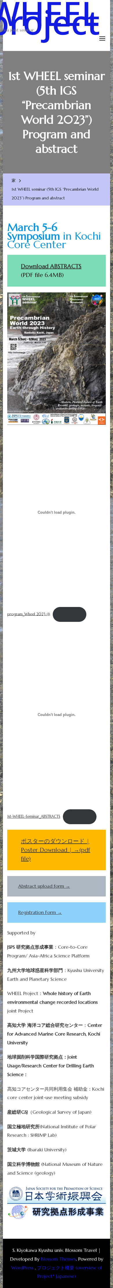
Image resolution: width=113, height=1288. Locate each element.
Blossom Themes (58, 1259)
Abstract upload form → (44, 886)
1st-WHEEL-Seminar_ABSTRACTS (33, 816)
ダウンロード (69, 614)
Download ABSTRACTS (51, 266)
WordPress (22, 1268)
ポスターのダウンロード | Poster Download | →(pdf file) (55, 850)
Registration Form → (40, 912)
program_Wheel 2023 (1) (28, 614)
